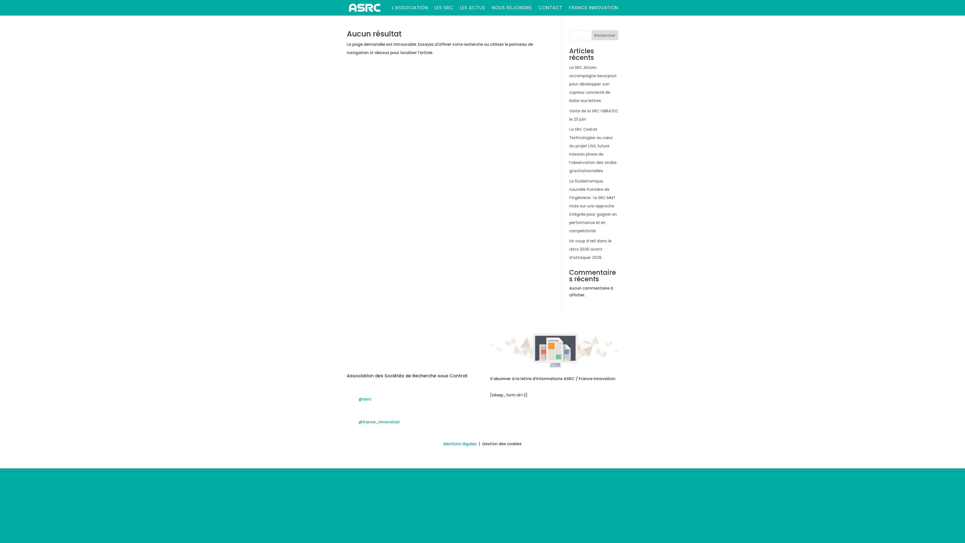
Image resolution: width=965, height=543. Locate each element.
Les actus (472, 8)
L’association (410, 8)
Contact (550, 8)
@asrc (365, 399)
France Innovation (593, 8)
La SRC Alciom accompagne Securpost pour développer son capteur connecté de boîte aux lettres (593, 84)
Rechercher (604, 35)
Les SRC (444, 8)
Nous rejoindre (512, 8)
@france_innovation (379, 422)
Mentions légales (460, 443)
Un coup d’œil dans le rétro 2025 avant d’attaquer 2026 (590, 249)
